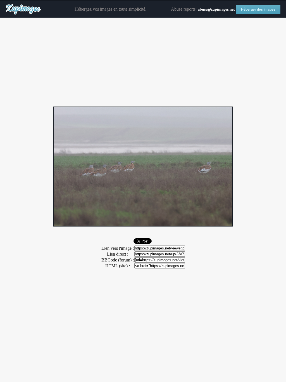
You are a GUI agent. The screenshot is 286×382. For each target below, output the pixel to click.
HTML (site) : (117, 265)
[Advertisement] (143, 62)
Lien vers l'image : (117, 248)
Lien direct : (117, 254)
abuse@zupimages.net (216, 9)
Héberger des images (258, 9)
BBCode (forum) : (117, 260)
